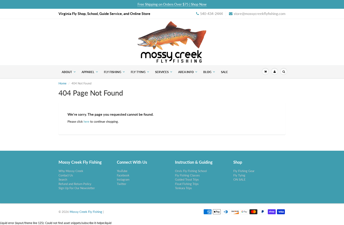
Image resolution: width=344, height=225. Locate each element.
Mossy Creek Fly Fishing (86, 211)
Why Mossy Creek (71, 171)
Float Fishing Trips (187, 184)
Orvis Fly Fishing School (191, 171)
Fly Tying (138, 72)
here (86, 121)
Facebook (123, 175)
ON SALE (239, 179)
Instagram (123, 179)
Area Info (186, 72)
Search (63, 179)
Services (162, 72)
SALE (224, 72)
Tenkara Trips (183, 188)
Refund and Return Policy (75, 184)
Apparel (88, 72)
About (67, 72)
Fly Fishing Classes (187, 175)
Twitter (121, 184)
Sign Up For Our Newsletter (77, 188)
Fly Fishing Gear (243, 171)
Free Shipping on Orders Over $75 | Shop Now (172, 4)
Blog (207, 72)
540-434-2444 (211, 13)
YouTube (122, 171)
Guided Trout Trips (187, 179)
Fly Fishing (112, 72)
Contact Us (66, 175)
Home (62, 83)
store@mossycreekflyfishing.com (259, 13)
